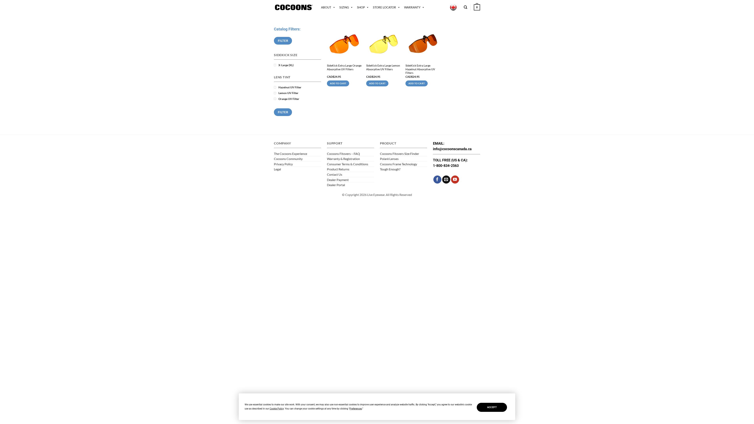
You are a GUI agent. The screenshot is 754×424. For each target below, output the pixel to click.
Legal (277, 169)
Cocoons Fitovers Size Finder (399, 153)
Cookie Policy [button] (277, 408)
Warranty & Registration (343, 159)
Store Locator (384, 7)
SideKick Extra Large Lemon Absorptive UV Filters (383, 67)
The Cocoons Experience (290, 153)
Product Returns (338, 169)
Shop (361, 7)
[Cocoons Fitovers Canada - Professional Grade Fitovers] (293, 7)
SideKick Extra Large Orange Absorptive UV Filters (344, 67)
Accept (492, 407)
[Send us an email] (446, 179)
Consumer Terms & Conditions (347, 164)
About (326, 7)
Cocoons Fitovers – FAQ (343, 153)
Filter (283, 40)
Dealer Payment (338, 180)
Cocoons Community (288, 159)
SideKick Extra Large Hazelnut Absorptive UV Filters (420, 69)
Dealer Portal (336, 185)
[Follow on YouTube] (455, 179)
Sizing (344, 7)
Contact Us (334, 174)
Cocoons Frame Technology (398, 164)
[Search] (465, 7)
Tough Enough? (390, 169)
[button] (477, 7)
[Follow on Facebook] (437, 179)
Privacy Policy (283, 164)
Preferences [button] (356, 408)
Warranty (412, 7)
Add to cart (338, 83)
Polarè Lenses (389, 159)
